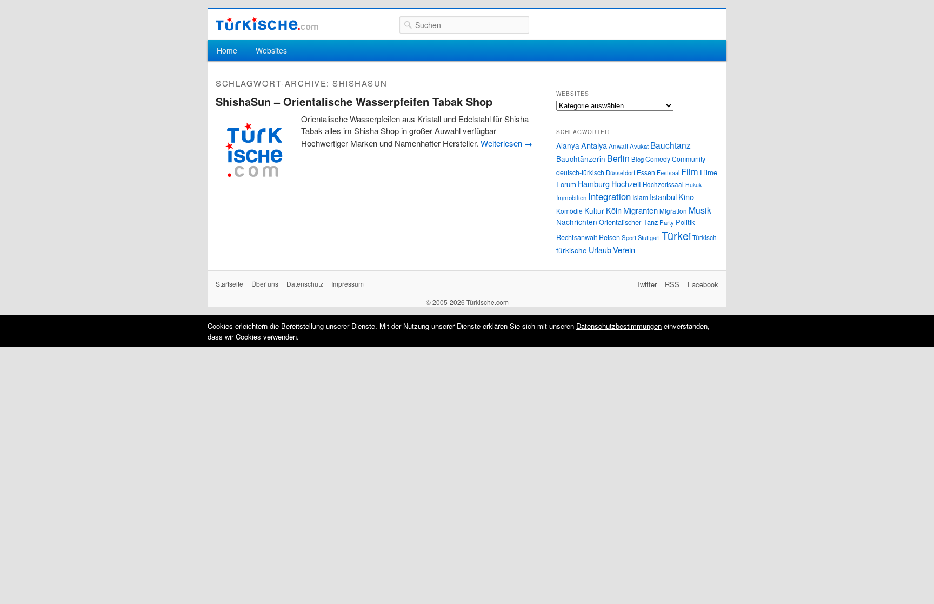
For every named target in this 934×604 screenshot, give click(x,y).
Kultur (594, 210)
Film (689, 171)
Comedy (657, 158)
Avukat (639, 146)
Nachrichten (576, 221)
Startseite (229, 283)
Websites (271, 50)
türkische (571, 249)
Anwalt (618, 146)
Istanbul (663, 196)
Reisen (609, 237)
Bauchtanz (670, 145)
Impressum (347, 283)
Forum (566, 184)
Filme (708, 172)
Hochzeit (626, 183)
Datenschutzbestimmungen (619, 326)
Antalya (594, 145)
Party (666, 222)
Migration (673, 211)
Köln (614, 210)
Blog (637, 159)
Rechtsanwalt (576, 237)
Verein (624, 249)
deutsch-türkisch (580, 172)
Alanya (567, 145)
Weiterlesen (506, 143)
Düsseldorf (620, 172)
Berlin (618, 158)
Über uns (264, 283)
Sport (629, 237)
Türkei (676, 235)
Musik (700, 210)
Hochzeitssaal (663, 184)
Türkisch (704, 237)
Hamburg (594, 183)
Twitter (646, 284)
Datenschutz (304, 283)
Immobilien (571, 197)
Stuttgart (649, 237)
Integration (609, 196)
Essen (646, 172)
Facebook (703, 284)
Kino (686, 196)
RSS (672, 284)
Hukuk (693, 185)
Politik (685, 222)
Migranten (640, 210)
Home (227, 50)
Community (688, 158)
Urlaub (600, 249)
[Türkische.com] (267, 24)
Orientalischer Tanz (628, 222)
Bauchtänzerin (580, 158)
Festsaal (668, 172)
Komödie (569, 210)
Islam (640, 197)
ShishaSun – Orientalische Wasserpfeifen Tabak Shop (354, 101)
